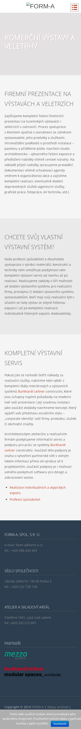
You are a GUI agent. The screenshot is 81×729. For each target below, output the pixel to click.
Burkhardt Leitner (31, 391)
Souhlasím (59, 723)
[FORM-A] (40, 6)
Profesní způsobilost (25, 499)
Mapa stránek (57, 707)
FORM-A (38, 707)
